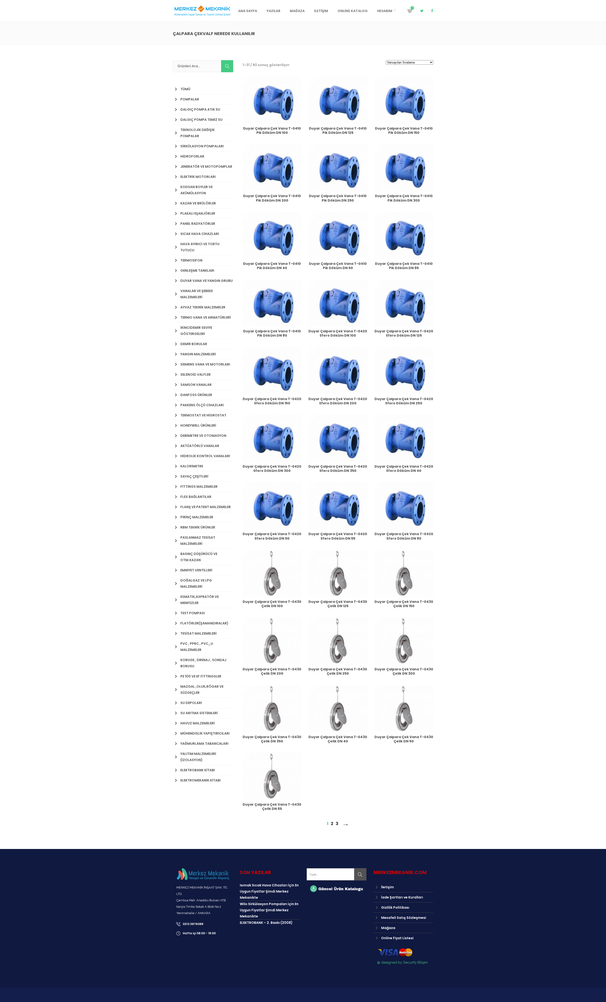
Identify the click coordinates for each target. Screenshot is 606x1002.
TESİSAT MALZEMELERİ (198, 633)
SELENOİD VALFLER (195, 374)
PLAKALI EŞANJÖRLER (197, 213)
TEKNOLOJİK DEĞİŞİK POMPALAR (197, 132)
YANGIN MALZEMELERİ (198, 354)
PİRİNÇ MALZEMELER (196, 517)
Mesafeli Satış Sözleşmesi (403, 917)
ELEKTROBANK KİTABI (197, 770)
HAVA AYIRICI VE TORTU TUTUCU (199, 247)
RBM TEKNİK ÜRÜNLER (197, 527)
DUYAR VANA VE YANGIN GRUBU (206, 280)
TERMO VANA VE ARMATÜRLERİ (205, 317)
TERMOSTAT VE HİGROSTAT (203, 415)
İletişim (387, 887)
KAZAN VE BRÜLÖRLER (198, 203)
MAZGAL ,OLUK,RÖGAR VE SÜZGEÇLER (201, 689)
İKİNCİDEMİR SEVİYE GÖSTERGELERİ (196, 330)
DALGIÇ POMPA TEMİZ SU (201, 119)
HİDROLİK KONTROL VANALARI (205, 456)
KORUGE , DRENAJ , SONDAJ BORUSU (203, 663)
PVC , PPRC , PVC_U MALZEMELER (196, 646)
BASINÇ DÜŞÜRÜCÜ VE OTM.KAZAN (198, 556)
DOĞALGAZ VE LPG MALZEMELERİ (196, 583)
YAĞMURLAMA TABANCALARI (204, 743)
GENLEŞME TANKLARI (197, 270)
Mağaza (388, 927)
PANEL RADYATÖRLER (197, 223)
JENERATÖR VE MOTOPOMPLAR (206, 166)
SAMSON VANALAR (196, 384)
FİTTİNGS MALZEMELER (199, 486)
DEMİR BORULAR (193, 344)
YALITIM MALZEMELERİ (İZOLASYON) (198, 756)
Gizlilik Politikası (395, 907)
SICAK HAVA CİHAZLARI (199, 233)
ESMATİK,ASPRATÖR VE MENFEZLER (199, 599)
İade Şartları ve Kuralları (402, 897)
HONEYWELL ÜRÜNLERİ (198, 425)
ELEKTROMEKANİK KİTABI (200, 780)
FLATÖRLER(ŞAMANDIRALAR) (204, 623)
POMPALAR (189, 99)
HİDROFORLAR (192, 156)
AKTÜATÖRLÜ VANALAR (199, 445)
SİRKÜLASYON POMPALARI (202, 146)
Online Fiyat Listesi (397, 938)
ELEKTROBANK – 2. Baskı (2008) (266, 922)
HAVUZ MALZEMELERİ (197, 723)
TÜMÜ (185, 89)
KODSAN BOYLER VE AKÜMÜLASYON (196, 190)
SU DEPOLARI (191, 702)
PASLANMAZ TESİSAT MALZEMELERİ (197, 540)
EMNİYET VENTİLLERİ (196, 570)
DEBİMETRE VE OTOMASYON (203, 435)
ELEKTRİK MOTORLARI (198, 176)
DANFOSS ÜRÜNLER (196, 395)
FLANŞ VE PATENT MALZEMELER (205, 507)
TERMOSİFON (191, 260)
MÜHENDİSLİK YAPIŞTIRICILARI (205, 733)
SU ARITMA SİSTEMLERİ (199, 713)
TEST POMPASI (192, 613)
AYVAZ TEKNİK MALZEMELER (202, 307)
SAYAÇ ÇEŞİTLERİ (194, 476)
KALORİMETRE (191, 466)
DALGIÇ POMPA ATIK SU (200, 109)
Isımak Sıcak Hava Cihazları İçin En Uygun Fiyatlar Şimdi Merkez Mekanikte (269, 891)
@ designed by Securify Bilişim (402, 962)
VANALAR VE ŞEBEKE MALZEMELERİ (196, 294)
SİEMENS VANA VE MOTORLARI (205, 364)
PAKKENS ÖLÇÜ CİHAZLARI (202, 405)
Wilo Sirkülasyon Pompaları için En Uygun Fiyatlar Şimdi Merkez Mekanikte (269, 910)
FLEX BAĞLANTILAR (195, 496)
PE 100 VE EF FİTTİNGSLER (200, 676)
